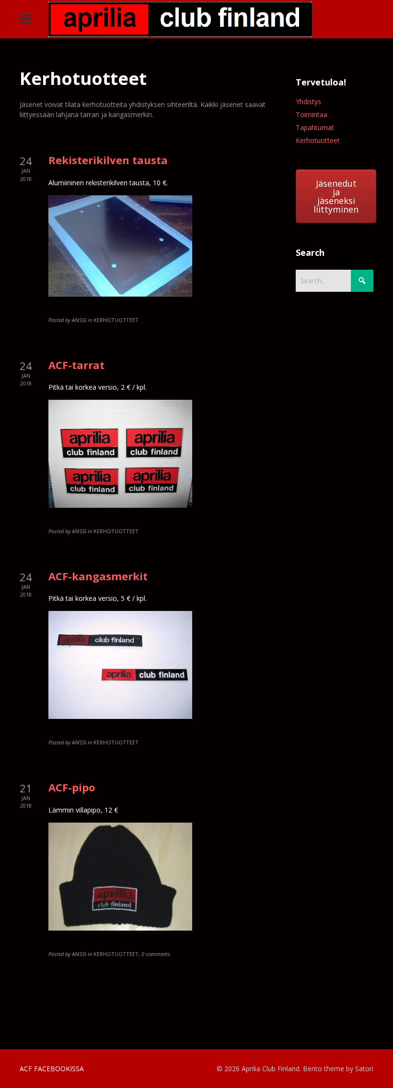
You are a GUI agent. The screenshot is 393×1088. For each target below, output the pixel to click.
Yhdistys (308, 101)
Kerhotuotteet (318, 140)
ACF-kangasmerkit (98, 576)
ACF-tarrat (76, 365)
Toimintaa (311, 114)
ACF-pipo (71, 787)
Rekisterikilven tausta (108, 160)
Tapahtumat (315, 127)
